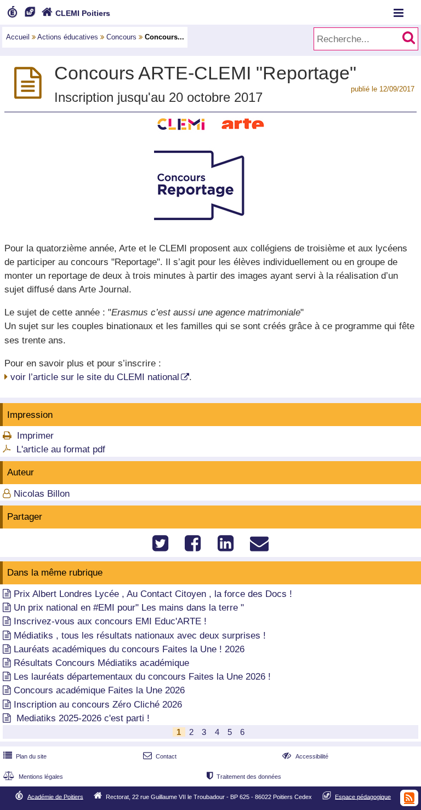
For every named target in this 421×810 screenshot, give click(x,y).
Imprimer (35, 435)
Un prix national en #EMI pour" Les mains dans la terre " (129, 607)
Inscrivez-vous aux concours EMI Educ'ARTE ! (110, 621)
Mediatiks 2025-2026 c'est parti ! (82, 718)
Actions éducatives (67, 37)
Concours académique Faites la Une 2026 (99, 690)
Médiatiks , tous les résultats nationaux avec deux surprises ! (140, 635)
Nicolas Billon (42, 494)
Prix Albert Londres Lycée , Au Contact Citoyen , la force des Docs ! (153, 594)
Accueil (18, 37)
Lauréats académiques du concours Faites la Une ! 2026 (129, 649)
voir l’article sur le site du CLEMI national (94, 377)
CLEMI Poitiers (76, 13)
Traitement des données (244, 776)
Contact (160, 756)
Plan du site (25, 756)
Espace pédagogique (363, 796)
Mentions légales (33, 776)
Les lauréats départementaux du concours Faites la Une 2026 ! (142, 676)
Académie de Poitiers (55, 796)
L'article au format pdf (60, 449)
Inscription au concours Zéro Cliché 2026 (98, 704)
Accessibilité (305, 756)
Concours (121, 37)
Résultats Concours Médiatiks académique (101, 663)
